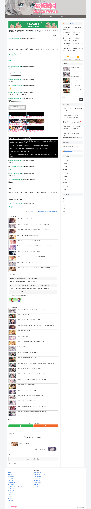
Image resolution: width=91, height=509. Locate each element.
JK (63, 198)
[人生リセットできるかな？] (15, 300)
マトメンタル (11, 478)
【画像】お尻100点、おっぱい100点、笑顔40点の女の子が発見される (72, 127)
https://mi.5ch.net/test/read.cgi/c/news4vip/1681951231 (44, 211)
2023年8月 (65, 182)
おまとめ (10, 474)
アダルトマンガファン (39, 482)
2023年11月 (65, 173)
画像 (64, 211)
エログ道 (36, 484)
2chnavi (9, 472)
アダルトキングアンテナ (14, 494)
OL (10, 419)
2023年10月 (66, 176)
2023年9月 (65, 179)
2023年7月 (65, 186)
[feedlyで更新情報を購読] (20, 425)
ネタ (64, 205)
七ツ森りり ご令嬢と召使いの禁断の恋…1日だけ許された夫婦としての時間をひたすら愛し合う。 (30, 285)
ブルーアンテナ (11, 480)
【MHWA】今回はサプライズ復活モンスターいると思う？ (73, 44)
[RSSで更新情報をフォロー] (45, 425)
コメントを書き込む (33, 459)
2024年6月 (65, 160)
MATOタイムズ (11, 482)
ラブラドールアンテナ (13, 488)
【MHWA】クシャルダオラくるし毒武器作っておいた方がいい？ (73, 49)
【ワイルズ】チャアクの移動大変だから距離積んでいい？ (73, 28)
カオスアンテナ (11, 498)
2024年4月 (65, 163)
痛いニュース (11, 490)
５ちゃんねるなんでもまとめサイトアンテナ (19, 486)
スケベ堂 (36, 486)
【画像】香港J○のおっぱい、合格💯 (72, 122)
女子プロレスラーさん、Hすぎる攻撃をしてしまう (72, 109)
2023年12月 (66, 169)
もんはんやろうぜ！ (69, 23)
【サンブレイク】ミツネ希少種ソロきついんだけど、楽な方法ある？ (73, 39)
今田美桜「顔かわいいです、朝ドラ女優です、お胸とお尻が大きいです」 (73, 116)
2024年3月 (65, 166)
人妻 (64, 208)
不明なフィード (68, 151)
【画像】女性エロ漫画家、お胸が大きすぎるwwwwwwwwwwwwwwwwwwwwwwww (73, 135)
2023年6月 (65, 189)
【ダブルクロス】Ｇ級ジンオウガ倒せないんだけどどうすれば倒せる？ (73, 33)
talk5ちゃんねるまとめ (39, 474)
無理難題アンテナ (12, 476)
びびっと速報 (37, 478)
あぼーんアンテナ (12, 500)
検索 (63, 97)
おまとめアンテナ (12, 484)
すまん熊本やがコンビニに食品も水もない (18, 291)
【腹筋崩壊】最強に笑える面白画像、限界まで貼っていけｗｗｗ (23, 278)
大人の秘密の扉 (37, 476)
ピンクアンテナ (11, 492)
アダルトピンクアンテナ (14, 496)
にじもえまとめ (37, 472)
